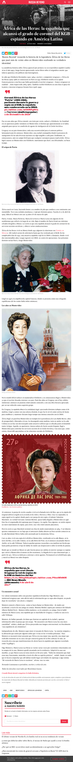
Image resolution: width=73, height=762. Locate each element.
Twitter (68, 53)
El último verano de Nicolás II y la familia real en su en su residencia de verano (33, 737)
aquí (36, 758)
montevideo (20, 690)
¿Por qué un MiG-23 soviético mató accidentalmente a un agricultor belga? (31, 747)
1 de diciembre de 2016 (17, 114)
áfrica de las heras (35, 690)
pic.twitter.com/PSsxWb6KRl (50, 577)
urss (5, 690)
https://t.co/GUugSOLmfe (19, 577)
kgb (11, 690)
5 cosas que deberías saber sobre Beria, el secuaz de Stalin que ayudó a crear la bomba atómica (35, 742)
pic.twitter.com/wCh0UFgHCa (21, 109)
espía (47, 690)
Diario (16, 716)
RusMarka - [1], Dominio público (12, 507)
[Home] (4, 2)
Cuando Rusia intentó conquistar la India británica (20, 673)
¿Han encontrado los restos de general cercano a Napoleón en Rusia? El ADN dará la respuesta (35, 752)
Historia (23, 43)
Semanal (9, 716)
